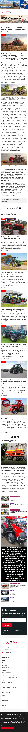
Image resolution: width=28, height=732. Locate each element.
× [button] (26, 713)
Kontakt (4, 705)
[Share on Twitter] (20, 208)
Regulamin (14, 630)
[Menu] (25, 11)
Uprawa (4, 670)
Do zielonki (5, 665)
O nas (3, 695)
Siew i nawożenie (6, 672)
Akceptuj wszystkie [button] (7, 728)
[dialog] (14, 722)
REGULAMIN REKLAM (7, 698)
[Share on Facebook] (17, 208)
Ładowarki (5, 662)
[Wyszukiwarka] (21, 11)
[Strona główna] (14, 642)
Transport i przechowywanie (9, 677)
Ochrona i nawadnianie (8, 675)
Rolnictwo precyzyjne (7, 682)
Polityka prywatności (7, 703)
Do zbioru (4, 680)
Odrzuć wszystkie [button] (20, 728)
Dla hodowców (6, 667)
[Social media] (12, 437)
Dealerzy (4, 685)
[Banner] (14, 4)
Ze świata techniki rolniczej (9, 687)
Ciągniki (4, 35)
